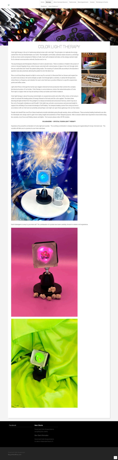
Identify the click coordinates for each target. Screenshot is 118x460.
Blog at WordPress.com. (15, 454)
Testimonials (72, 2)
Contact (92, 2)
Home (42, 2)
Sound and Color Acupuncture (18, 5)
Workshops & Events (102, 2)
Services (48, 2)
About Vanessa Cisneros (60, 2)
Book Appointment (83, 2)
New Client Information (41, 435)
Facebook (12, 425)
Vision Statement (53, 6)
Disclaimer (44, 6)
